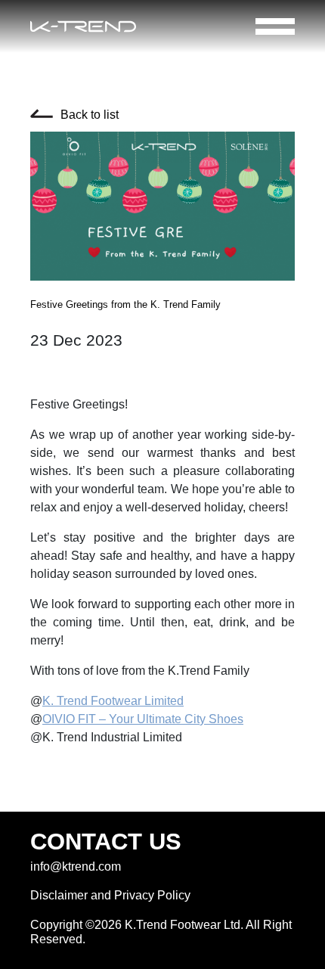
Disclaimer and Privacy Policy (110, 895)
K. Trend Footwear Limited (113, 700)
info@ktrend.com (75, 866)
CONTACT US (105, 841)
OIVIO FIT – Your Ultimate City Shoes (142, 719)
